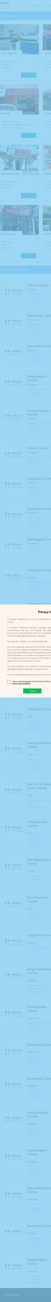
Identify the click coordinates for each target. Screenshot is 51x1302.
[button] (32, 691)
